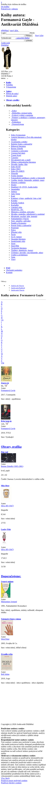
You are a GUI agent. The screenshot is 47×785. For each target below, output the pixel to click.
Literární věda (16, 207)
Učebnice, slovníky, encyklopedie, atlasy (27, 253)
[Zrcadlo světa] (6, 670)
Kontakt (9, 272)
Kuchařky (15, 205)
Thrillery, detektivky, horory (22, 250)
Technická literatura (19, 248)
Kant (13, 196)
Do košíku (5, 7)
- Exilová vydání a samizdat (22, 115)
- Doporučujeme (17, 124)
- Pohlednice (16, 122)
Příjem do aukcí (12, 93)
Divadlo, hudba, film (19, 164)
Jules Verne (15, 194)
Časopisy (14, 158)
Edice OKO (16, 169)
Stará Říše (15, 246)
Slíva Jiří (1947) (7, 506)
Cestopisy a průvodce (19, 151)
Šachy (13, 234)
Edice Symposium (18, 135)
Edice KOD (16, 167)
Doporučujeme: (11, 576)
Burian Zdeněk (17, 149)
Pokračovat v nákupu (9, 9)
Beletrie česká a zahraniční (21, 144)
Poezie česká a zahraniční (21, 225)
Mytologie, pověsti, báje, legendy (24, 216)
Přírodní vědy (16, 232)
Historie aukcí (11, 96)
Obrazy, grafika (11, 446)
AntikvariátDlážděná (5, 44)
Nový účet (39, 35)
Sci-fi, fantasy (16, 237)
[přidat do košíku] (6, 386)
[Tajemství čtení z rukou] (7, 634)
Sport (13, 243)
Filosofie (14, 173)
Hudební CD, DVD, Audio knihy (24, 187)
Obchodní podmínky (14, 270)
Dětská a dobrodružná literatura (23, 162)
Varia (13, 257)
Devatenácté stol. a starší (20, 160)
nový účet (14, 30)
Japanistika (15, 189)
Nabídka (9, 85)
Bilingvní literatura (18, 146)
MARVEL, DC (17, 210)
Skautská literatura (18, 239)
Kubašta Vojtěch (17, 203)
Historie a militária (18, 182)
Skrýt (7, 778)
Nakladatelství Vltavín (20, 219)
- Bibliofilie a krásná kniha (21, 113)
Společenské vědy (18, 241)
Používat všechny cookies (11, 783)
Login (3, 33)
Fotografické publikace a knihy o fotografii (28, 178)
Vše (2, 363)
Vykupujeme (11, 87)
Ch (2, 320)
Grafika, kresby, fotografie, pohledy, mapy (27, 180)
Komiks (14, 201)
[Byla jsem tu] (5, 419)
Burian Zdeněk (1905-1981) (12, 466)
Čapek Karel (16, 155)
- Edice (14, 111)
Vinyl (13, 259)
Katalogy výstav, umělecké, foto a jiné (26, 198)
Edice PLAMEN (17, 171)
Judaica (14, 191)
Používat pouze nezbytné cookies (14, 780)
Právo (13, 230)
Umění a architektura (19, 255)
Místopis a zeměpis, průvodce (22, 212)
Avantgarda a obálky (19, 142)
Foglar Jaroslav (17, 176)
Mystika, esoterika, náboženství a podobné (28, 214)
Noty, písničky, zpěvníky (21, 221)
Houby (14, 185)
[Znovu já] (6, 381)
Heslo (32, 33)
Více (3, 778)
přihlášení (5, 30)
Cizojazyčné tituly (18, 153)
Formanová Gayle (8, 390)
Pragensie (15, 228)
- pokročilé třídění (22, 38)
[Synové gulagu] (5, 597)
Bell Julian (5, 674)
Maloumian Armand (9, 602)
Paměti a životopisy (18, 223)
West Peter (5, 639)
